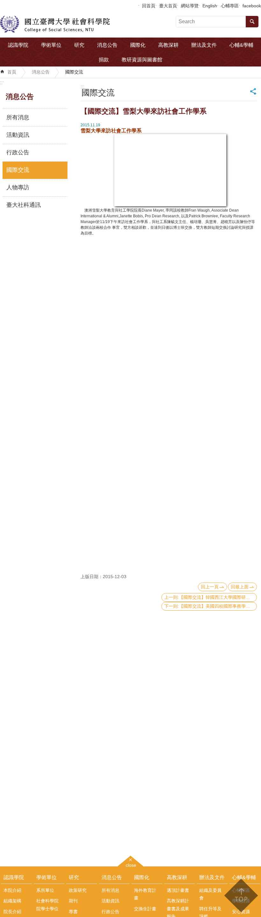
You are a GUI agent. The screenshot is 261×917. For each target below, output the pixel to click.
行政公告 (17, 152)
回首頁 (148, 5)
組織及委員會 (210, 894)
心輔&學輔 (241, 45)
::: (2, 82)
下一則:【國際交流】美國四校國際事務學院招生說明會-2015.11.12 (210, 606)
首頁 (11, 71)
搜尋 (252, 21)
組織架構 (12, 900)
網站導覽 (190, 5)
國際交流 (74, 71)
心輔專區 (230, 5)
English (209, 5)
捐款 (104, 59)
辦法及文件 (204, 45)
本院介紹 (12, 890)
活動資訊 (17, 135)
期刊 (73, 900)
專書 (73, 911)
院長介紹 (12, 911)
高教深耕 (168, 45)
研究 (79, 45)
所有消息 (17, 117)
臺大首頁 (168, 5)
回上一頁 (210, 586)
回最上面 (240, 586)
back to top (241, 895)
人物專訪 (17, 187)
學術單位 (51, 45)
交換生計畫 (145, 908)
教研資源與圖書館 (142, 59)
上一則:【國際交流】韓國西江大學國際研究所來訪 (210, 597)
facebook (252, 5)
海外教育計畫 (145, 894)
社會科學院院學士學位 (47, 904)
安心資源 (241, 911)
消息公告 (107, 45)
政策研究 (78, 890)
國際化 (137, 45)
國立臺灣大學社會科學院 (55, 24)
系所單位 (45, 890)
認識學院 (18, 45)
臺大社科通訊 (23, 205)
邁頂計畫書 (178, 890)
